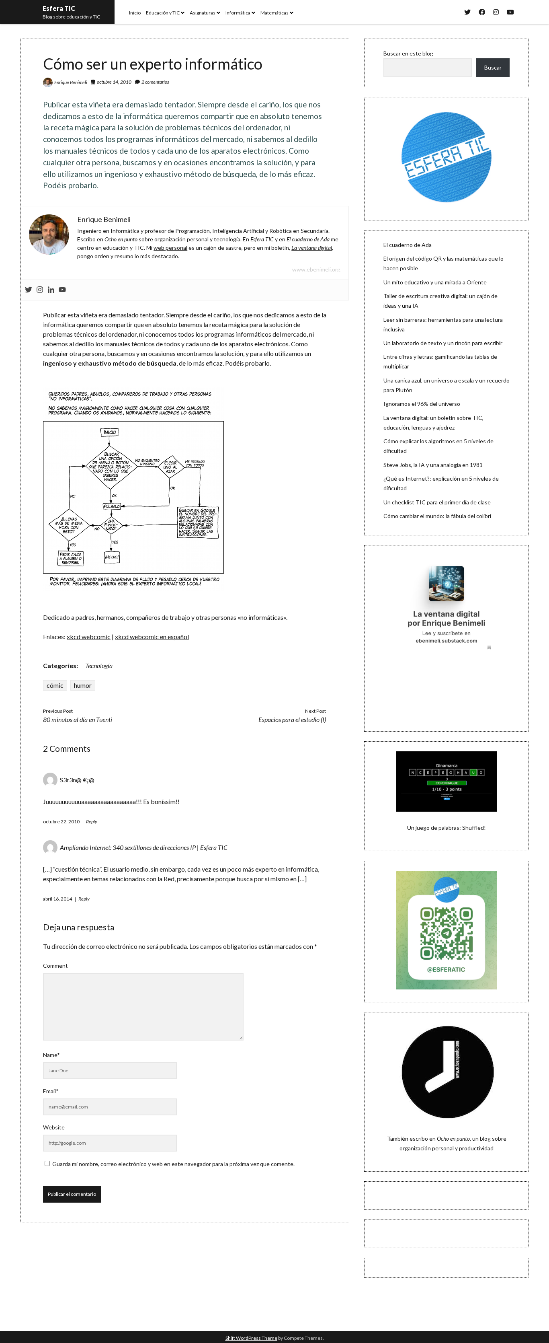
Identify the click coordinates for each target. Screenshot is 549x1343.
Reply (91, 822)
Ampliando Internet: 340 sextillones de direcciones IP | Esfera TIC (143, 847)
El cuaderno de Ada (407, 244)
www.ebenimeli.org (316, 269)
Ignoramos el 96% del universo (421, 403)
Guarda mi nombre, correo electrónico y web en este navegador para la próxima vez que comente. (173, 1163)
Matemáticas (274, 13)
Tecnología (99, 665)
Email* (51, 1091)
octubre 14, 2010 (114, 82)
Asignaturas (202, 13)
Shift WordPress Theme (251, 1338)
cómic (55, 685)
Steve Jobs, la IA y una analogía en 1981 (433, 464)
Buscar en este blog (408, 53)
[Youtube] (62, 290)
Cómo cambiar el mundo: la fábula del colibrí (437, 515)
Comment (55, 965)
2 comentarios (155, 82)
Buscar (493, 67)
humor (83, 685)
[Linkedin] (51, 290)
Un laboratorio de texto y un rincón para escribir (442, 342)
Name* (51, 1054)
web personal (170, 247)
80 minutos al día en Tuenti (77, 719)
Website (54, 1127)
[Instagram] (39, 290)
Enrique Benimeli (70, 82)
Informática (237, 13)
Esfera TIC (59, 8)
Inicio (135, 13)
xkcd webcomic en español (152, 636)
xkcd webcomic (89, 636)
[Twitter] (28, 290)
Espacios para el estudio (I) (292, 719)
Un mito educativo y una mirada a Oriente (435, 282)
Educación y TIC (163, 13)
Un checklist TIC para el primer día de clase (437, 502)
